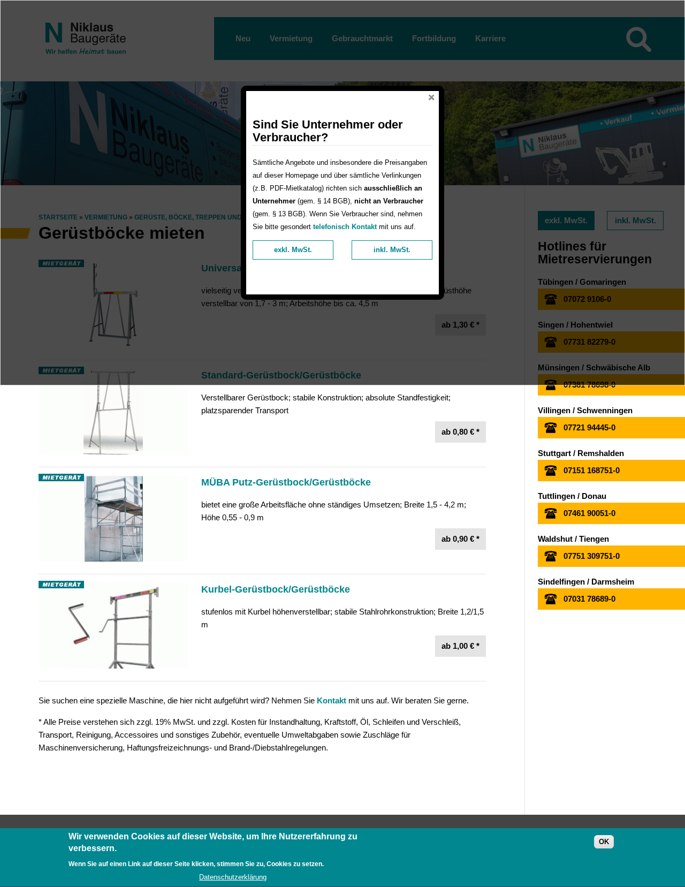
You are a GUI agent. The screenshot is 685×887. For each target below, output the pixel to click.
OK (604, 842)
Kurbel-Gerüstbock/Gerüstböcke (275, 589)
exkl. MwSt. (293, 250)
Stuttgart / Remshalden (581, 453)
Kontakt (331, 700)
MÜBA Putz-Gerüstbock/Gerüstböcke (286, 482)
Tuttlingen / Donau (572, 496)
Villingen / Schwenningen (585, 410)
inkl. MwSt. (392, 250)
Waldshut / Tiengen (573, 538)
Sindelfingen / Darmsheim (586, 581)
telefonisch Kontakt (345, 227)
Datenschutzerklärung (233, 877)
